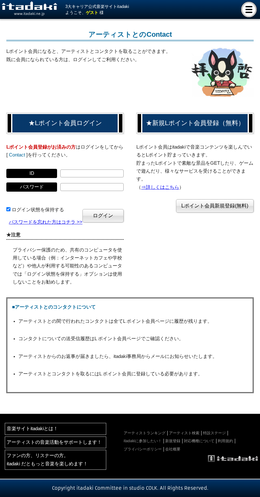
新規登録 (172, 441)
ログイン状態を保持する (38, 209)
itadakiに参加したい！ (143, 441)
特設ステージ (214, 433)
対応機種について (199, 441)
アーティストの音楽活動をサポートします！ (54, 442)
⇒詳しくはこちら (160, 187)
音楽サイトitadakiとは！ (32, 428)
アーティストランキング (145, 433)
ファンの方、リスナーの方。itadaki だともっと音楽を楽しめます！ (47, 459)
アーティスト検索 (184, 433)
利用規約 (225, 441)
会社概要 (172, 449)
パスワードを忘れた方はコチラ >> (45, 222)
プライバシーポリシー (143, 449)
